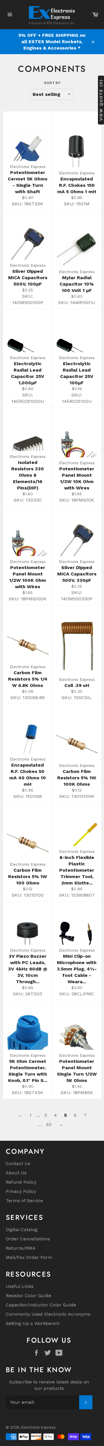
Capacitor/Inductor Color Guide (41, 1305)
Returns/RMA (21, 1248)
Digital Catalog (22, 1229)
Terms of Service (24, 1200)
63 (48, 1124)
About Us (16, 1173)
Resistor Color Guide (28, 1295)
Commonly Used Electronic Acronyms (48, 1314)
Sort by (52, 83)
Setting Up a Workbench (33, 1323)
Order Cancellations (28, 1239)
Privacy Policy (21, 1191)
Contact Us (18, 1163)
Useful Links (20, 1286)
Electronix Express (38, 1427)
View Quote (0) (101, 99)
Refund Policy (21, 1182)
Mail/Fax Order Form (29, 1257)
